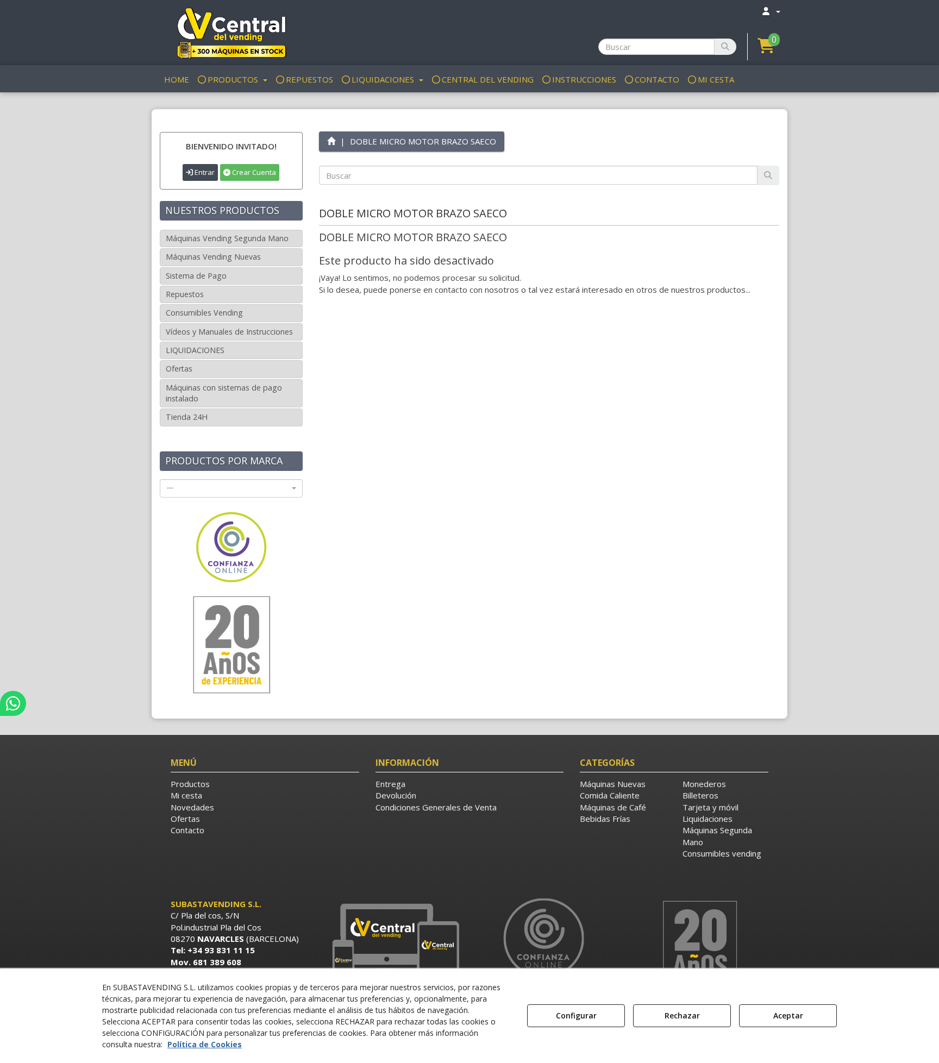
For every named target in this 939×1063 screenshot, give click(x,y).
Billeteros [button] (700, 795)
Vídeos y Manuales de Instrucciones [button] (229, 331)
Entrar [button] (204, 172)
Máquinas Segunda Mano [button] (717, 836)
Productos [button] (190, 783)
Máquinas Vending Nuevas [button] (213, 256)
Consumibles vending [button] (722, 853)
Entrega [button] (390, 783)
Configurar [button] (576, 1015)
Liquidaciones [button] (708, 818)
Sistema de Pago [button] (196, 276)
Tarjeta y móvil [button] (710, 807)
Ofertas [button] (179, 368)
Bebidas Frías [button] (605, 818)
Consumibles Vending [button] (204, 312)
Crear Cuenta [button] (253, 172)
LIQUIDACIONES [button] (195, 350)
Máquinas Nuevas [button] (613, 783)
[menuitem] (770, 11)
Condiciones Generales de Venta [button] (436, 807)
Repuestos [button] (185, 294)
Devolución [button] (395, 795)
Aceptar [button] (788, 1015)
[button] (231, 32)
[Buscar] (725, 47)
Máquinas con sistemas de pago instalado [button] (224, 393)
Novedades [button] (192, 807)
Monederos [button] (704, 783)
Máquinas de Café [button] (613, 807)
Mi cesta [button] (186, 795)
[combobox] (231, 488)
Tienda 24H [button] (187, 417)
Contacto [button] (187, 830)
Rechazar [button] (682, 1015)
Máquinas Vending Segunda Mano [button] (227, 238)
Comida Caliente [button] (610, 795)
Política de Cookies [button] (204, 1044)
